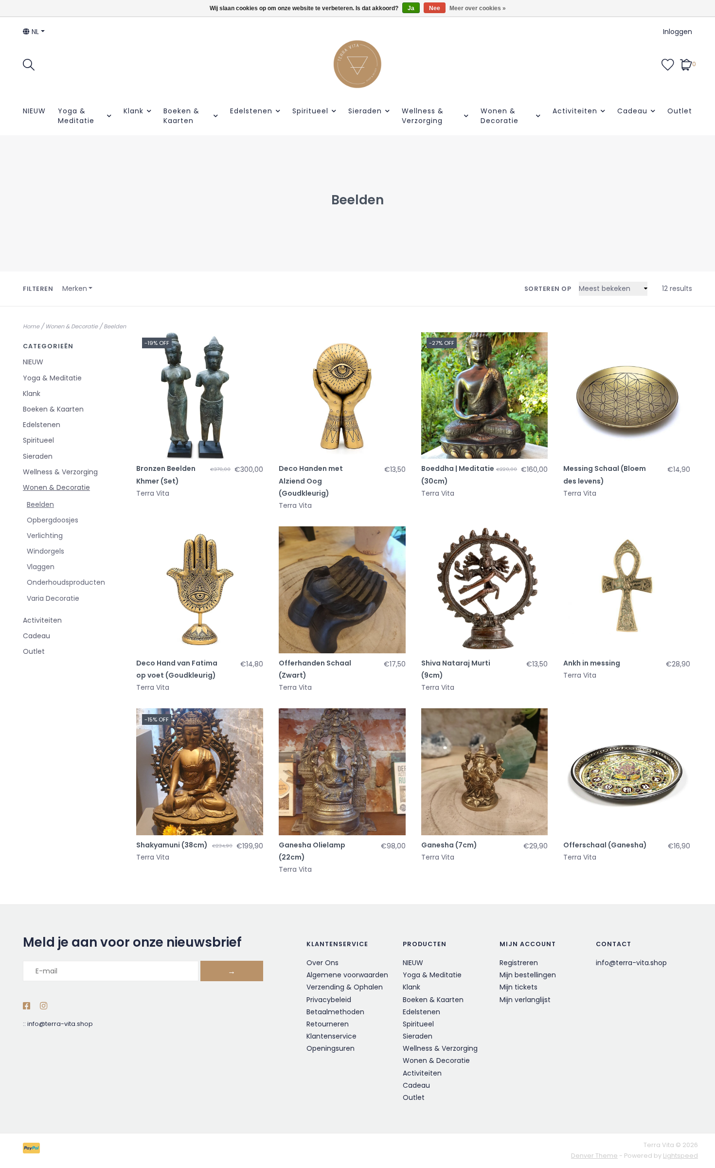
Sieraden (365, 111)
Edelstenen (251, 111)
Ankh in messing (591, 663)
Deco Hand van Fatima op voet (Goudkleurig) (176, 669)
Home (31, 326)
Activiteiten (575, 111)
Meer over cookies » (477, 8)
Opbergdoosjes (52, 520)
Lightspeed (680, 1155)
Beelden (115, 326)
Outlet (679, 111)
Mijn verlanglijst (525, 1000)
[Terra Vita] (357, 64)
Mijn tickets (518, 987)
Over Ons (322, 963)
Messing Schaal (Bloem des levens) (604, 474)
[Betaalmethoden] (33, 1150)
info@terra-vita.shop (60, 1024)
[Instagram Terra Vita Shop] (43, 1006)
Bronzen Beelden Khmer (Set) (166, 474)
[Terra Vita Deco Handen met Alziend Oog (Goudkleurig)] (342, 395)
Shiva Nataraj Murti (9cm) (455, 669)
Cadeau (632, 111)
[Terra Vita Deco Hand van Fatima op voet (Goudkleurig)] (199, 589)
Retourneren (327, 1024)
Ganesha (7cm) (449, 845)
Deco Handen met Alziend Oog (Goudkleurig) (311, 481)
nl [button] (34, 31)
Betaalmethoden (335, 1012)
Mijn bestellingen (528, 975)
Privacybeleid (328, 1000)
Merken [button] (74, 288)
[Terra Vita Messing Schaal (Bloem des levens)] (626, 395)
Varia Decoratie (53, 598)
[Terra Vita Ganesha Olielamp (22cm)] (342, 771)
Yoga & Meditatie (76, 116)
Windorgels (45, 551)
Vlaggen (40, 567)
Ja (411, 8)
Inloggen (677, 31)
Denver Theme (594, 1155)
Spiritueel (310, 111)
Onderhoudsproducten (66, 582)
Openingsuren (330, 1048)
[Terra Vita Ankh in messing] (626, 589)
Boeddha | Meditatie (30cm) (457, 474)
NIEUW (34, 111)
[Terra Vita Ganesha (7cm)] (484, 771)
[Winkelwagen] (686, 64)
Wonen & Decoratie (499, 116)
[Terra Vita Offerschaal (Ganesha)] (626, 771)
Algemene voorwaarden (347, 975)
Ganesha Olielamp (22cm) (312, 851)
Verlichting (45, 535)
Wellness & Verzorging (423, 116)
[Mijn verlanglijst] (667, 64)
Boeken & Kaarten (181, 116)
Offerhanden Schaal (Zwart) (315, 669)
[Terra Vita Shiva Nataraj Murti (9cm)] (484, 589)
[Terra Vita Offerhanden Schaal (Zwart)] (342, 589)
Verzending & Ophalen (344, 987)
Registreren (519, 963)
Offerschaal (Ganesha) (605, 845)
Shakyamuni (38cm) (172, 845)
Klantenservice (331, 1036)
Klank (133, 111)
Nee (434, 8)
